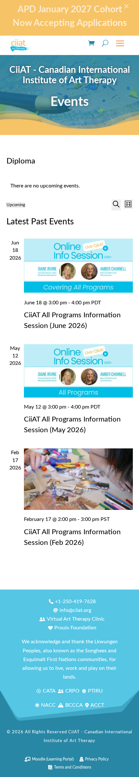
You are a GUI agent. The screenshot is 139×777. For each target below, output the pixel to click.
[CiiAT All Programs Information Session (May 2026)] (78, 371)
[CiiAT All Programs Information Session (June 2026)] (78, 266)
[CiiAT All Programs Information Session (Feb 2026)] (78, 479)
